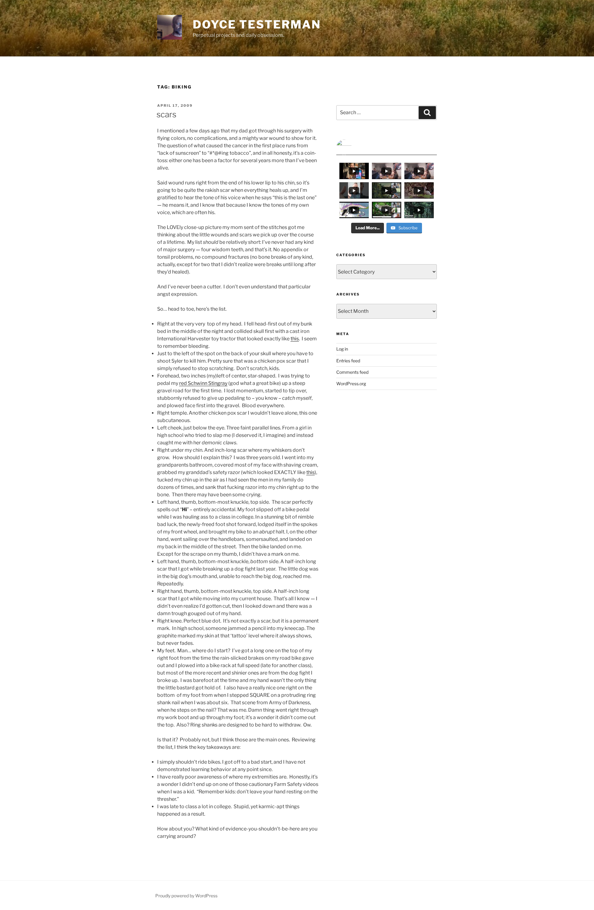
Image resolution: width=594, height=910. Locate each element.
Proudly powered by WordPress (186, 895)
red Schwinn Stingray (203, 383)
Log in (342, 348)
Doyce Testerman (257, 24)
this (295, 339)
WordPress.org (351, 383)
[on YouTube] (386, 147)
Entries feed (348, 360)
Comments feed (352, 372)
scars (166, 114)
